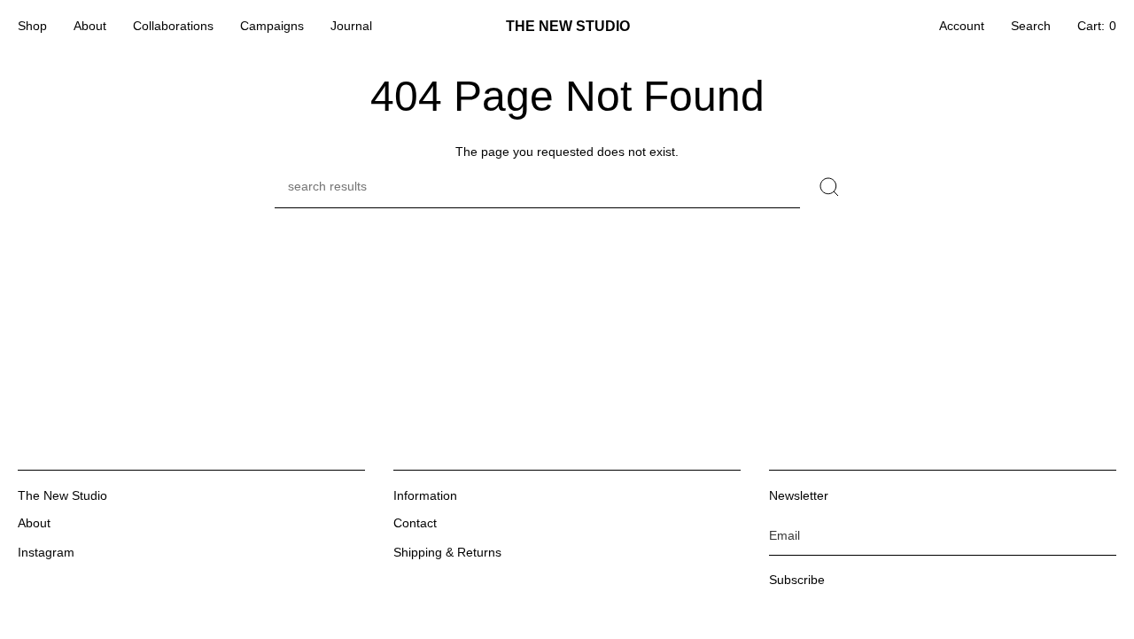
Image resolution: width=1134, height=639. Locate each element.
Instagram (46, 552)
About (34, 523)
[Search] (829, 187)
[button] (32, 26)
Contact (415, 523)
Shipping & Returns (447, 552)
